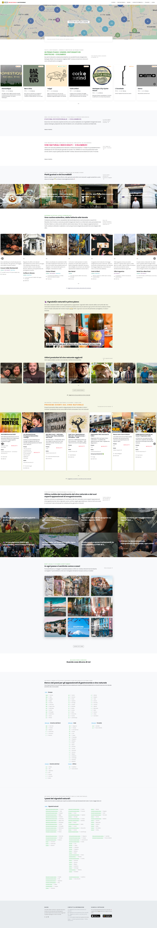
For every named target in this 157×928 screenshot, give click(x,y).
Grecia (50, 715)
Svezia (72, 699)
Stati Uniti (51, 726)
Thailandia (74, 737)
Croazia (73, 704)
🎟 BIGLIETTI (12, 447)
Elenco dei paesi (107, 568)
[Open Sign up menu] (143, 2)
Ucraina (73, 710)
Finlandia (73, 706)
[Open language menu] (150, 2)
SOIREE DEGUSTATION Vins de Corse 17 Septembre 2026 (96, 435)
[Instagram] (44, 917)
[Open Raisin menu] (131, 2)
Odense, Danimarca (126, 200)
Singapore (74, 739)
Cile (49, 768)
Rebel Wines (4, 271)
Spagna (51, 699)
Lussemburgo (74, 717)
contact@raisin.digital (74, 917)
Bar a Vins (51, 89)
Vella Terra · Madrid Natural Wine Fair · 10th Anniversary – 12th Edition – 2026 (29, 436)
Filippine (73, 754)
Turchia (73, 748)
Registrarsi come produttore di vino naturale (79, 395)
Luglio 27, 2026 (124, 548)
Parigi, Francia (86, 198)
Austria (50, 710)
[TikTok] (46, 917)
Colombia (50, 776)
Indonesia (74, 750)
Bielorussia (95, 708)
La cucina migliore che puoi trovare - (107, 121)
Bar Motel (94, 271)
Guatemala (50, 731)
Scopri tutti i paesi (78, 646)
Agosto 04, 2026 (85, 547)
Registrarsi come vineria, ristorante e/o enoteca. (79, 288)
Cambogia (74, 757)
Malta (94, 710)
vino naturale (107, 909)
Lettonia (95, 704)
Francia (51, 695)
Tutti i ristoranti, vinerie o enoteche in (98, 56)
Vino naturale (121, 2)
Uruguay (50, 774)
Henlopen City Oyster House (123, 89)
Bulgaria (95, 697)
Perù (49, 772)
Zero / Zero (6, 89)
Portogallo (51, 712)
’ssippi (72, 89)
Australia (97, 726)
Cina (73, 733)
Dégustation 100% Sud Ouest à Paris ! (52, 435)
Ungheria (73, 700)
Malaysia (73, 741)
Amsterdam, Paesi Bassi (9, 198)
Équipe (69, 919)
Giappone (74, 726)
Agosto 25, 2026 (7, 522)
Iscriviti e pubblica (138, 2)
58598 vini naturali (81, 149)
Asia (72, 723)
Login (153, 2)
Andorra (95, 712)
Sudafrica (74, 767)
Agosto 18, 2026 (85, 522)
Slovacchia (73, 714)
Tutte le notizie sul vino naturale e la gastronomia (107, 499)
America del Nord (52, 723)
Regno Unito (52, 706)
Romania (95, 702)
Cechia (73, 695)
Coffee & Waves (51, 273)
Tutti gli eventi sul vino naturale (104, 406)
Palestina (73, 761)
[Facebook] (48, 917)
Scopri (113, 2)
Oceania (97, 723)
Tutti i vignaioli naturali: (108, 358)
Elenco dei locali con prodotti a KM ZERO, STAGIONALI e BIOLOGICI (107, 222)
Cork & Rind (96, 89)
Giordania (73, 759)
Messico (50, 729)
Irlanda (72, 708)
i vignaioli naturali (60, 909)
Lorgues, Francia (46, 198)
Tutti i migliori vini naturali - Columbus (107, 147)
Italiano (147, 2)
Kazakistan (74, 756)
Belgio (50, 700)
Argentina (51, 770)
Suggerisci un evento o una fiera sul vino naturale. (79, 478)
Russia (73, 731)
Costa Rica (50, 733)
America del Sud (52, 764)
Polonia (50, 717)
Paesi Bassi (51, 708)
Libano (73, 744)
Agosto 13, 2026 (124, 522)
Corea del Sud (75, 729)
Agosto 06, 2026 (46, 547)
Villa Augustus (142, 271)
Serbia (72, 712)
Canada (51, 727)
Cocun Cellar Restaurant (32, 268)
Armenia (73, 746)
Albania (95, 706)
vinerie (73, 59)
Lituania (73, 715)
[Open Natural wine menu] (125, 2)
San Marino (95, 715)
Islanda (95, 695)
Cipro (95, 699)
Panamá (50, 735)
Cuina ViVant (73, 271)
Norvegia (73, 702)
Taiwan (73, 735)
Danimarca (51, 714)
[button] (78, 103)
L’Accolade (142, 89)
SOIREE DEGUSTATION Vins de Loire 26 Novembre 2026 (141, 435)
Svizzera (51, 702)
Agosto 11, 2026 (6, 547)
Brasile (50, 767)
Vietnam (73, 752)
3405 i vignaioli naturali (80, 309)
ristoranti (85, 59)
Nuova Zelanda (98, 727)
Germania (51, 704)
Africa (72, 764)
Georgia (74, 727)
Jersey (94, 714)
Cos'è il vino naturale (78, 390)
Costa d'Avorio (74, 768)
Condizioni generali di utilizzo (78, 919)
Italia (50, 697)
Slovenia (73, 697)
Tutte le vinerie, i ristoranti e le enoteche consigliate (107, 176)
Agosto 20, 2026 (46, 522)
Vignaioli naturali (51, 806)
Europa (48, 692)
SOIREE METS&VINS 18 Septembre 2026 (120, 435)
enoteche (78, 59)
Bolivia (49, 778)
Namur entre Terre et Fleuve (74, 434)
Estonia (95, 700)
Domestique (29, 89)
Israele (73, 742)
